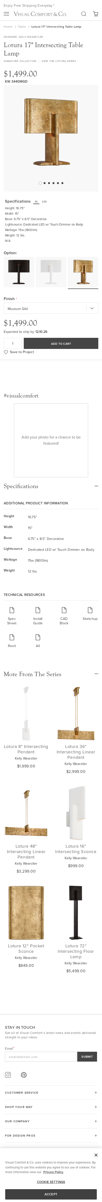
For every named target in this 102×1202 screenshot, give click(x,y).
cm (44, 201)
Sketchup (90, 618)
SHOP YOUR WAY (19, 1107)
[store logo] (40, 13)
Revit (12, 645)
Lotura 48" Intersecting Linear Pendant (26, 851)
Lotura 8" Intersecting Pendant (26, 749)
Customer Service (21, 1092)
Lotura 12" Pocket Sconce (26, 948)
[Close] (96, 1155)
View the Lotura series (59, 61)
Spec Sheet (11, 620)
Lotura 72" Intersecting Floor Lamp (76, 951)
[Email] (51, 1057)
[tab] (51, 483)
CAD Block (64, 620)
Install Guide (38, 620)
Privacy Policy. (53, 1172)
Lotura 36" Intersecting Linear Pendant (76, 751)
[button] (40, 183)
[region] (51, 1175)
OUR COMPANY (17, 1121)
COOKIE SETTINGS (51, 1182)
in (36, 201)
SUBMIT (87, 1056)
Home (8, 26)
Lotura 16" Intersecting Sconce (75, 849)
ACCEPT (51, 1194)
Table (22, 26)
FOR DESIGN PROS (20, 1135)
